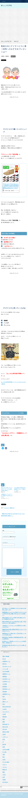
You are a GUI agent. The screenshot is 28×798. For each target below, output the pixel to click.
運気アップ (5, 701)
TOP (6, 41)
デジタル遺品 (6, 762)
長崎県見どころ (6, 694)
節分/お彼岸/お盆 (7, 706)
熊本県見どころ (6, 689)
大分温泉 (5, 684)
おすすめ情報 (6, 671)
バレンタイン (6, 711)
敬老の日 (13, 56)
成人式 (4, 658)
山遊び (4, 734)
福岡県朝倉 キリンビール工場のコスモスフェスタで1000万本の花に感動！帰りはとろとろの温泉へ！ (14, 614)
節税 (4, 719)
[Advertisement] (14, 24)
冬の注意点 (5, 782)
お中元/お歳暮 (6, 749)
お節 (4, 777)
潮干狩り (5, 663)
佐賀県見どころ (6, 661)
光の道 (4, 699)
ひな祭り (5, 709)
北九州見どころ (6, 679)
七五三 (4, 774)
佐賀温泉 (5, 686)
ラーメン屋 (5, 669)
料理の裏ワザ (6, 724)
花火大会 (5, 729)
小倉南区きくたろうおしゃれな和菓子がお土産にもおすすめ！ (6, 496)
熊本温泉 (5, 691)
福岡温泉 (5, 676)
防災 (4, 757)
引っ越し (5, 752)
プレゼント (6, 507)
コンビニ (5, 767)
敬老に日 (12, 507)
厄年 (4, 704)
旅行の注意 (5, 726)
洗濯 (4, 747)
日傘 (4, 754)
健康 (4, 721)
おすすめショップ (7, 666)
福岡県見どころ (6, 674)
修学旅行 (5, 716)
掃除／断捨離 (6, 656)
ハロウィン (5, 736)
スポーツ (5, 764)
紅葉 (4, 739)
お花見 (4, 714)
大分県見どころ (6, 681)
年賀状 (4, 779)
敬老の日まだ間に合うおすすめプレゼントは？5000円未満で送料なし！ (6, 489)
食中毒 (4, 744)
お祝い (4, 759)
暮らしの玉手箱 (6, 5)
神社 (4, 696)
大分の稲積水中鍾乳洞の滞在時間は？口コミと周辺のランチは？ (19, 489)
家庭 (4, 772)
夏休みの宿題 (6, 731)
